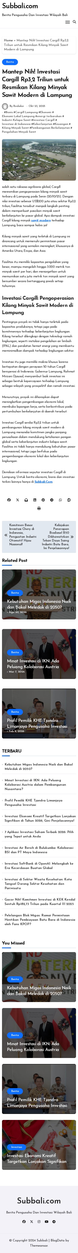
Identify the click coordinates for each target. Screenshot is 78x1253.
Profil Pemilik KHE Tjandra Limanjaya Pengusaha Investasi (33, 803)
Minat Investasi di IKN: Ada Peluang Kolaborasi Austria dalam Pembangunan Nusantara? (35, 785)
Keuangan (61, 124)
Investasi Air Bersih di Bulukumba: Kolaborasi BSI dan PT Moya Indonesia (39, 850)
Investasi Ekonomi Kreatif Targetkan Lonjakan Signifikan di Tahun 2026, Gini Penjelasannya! (40, 818)
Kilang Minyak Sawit (15, 127)
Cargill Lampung (26, 112)
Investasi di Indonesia (16, 124)
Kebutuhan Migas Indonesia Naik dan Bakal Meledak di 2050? (39, 767)
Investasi (16, 1147)
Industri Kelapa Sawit (16, 120)
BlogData (57, 1240)
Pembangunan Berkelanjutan (50, 127)
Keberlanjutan (42, 124)
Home (8, 40)
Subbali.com (20, 6)
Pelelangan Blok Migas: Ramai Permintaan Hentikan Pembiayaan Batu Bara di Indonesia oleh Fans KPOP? (40, 920)
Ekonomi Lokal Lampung (18, 116)
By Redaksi (17, 106)
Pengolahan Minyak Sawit (19, 131)
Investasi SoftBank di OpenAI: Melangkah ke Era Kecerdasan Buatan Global (39, 866)
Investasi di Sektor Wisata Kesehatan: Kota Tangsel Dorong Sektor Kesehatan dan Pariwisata (38, 884)
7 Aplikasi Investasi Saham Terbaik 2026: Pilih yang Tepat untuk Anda (39, 834)
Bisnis (9, 112)
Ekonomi (45, 112)
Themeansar (39, 1245)
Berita (10, 62)
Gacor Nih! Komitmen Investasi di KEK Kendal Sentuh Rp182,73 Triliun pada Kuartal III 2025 (40, 902)
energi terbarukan (49, 116)
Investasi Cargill (44, 120)
